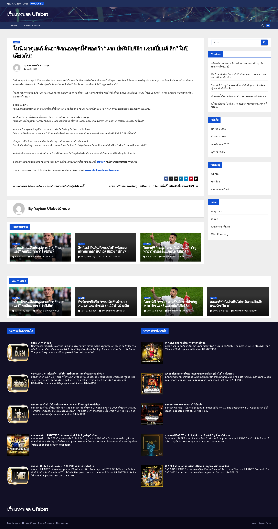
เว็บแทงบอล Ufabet (27, 14)
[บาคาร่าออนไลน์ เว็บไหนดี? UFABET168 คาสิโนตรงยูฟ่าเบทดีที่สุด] (18, 414)
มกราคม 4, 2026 (23, 311)
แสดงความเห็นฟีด (220, 226)
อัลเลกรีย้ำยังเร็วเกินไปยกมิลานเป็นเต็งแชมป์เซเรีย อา (238, 96)
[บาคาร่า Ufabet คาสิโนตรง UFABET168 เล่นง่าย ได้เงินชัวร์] (18, 475)
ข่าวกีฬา (16, 42)
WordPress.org (219, 234)
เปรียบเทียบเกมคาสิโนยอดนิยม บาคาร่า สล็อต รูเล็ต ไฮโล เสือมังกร (199, 373)
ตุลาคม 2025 (218, 151)
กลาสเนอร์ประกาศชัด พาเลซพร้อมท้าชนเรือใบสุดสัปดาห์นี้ (50, 186)
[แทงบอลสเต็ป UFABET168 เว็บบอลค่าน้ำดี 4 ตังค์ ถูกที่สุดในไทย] (18, 444)
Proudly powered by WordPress (21, 523)
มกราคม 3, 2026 (155, 311)
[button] (262, 25)
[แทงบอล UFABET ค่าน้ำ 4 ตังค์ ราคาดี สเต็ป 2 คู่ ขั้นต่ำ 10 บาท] (152, 444)
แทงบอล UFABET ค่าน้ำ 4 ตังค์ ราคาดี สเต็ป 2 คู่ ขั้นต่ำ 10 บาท (197, 435)
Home (13, 25)
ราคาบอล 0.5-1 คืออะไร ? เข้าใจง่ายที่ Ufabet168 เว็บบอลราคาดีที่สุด (67, 373)
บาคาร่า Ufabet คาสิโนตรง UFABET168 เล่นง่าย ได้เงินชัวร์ (62, 466)
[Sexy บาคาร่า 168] (18, 352)
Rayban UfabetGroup (38, 65)
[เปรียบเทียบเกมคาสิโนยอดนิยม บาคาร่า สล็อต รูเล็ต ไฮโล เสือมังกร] (152, 383)
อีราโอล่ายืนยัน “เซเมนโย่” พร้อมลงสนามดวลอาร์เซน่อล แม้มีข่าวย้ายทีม (103, 249)
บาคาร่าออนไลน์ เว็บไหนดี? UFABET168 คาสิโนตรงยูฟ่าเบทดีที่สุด (65, 404)
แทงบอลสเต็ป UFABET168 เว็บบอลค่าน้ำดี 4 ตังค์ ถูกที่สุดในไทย (64, 435)
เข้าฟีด (214, 219)
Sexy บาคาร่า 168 (41, 342)
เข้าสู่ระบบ (216, 211)
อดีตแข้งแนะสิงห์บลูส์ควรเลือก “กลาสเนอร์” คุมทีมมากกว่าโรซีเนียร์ (38, 249)
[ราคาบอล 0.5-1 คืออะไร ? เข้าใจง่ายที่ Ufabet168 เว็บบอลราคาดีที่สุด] (18, 383)
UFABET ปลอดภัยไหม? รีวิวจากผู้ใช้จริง (185, 342)
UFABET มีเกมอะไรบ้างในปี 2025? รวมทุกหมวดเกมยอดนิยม (197, 466)
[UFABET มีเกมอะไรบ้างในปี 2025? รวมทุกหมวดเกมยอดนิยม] (152, 475)
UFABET (216, 173)
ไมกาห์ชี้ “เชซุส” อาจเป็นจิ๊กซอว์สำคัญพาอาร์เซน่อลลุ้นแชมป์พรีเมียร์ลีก (169, 249)
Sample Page (32, 25)
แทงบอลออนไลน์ (220, 189)
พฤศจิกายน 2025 (220, 144)
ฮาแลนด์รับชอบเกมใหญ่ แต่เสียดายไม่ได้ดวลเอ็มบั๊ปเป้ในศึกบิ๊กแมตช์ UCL (152, 186)
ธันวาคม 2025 (218, 136)
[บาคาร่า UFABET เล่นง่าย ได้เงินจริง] (152, 414)
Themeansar (61, 523)
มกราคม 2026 (219, 128)
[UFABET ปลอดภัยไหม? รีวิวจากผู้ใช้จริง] (152, 352)
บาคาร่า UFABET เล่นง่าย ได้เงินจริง (184, 404)
